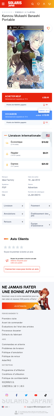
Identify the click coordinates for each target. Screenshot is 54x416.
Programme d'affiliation (13, 370)
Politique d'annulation (12, 352)
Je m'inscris (20, 306)
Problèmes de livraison (13, 348)
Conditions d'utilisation (13, 374)
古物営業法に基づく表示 (13, 386)
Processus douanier (11, 330)
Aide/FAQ (6, 360)
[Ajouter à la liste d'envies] (48, 28)
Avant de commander (12, 322)
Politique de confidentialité (15, 378)
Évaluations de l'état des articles (18, 327)
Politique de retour (11, 356)
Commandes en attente (13, 344)
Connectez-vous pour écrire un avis (22, 269)
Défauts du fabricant (12, 334)
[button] (7, 12)
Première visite (9, 318)
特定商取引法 (8, 382)
